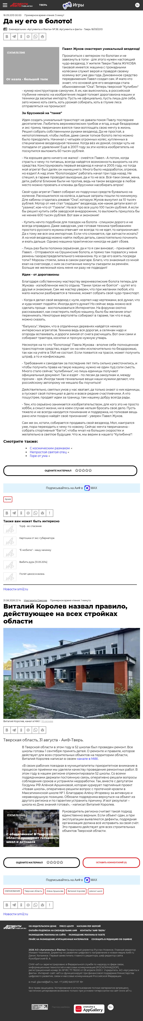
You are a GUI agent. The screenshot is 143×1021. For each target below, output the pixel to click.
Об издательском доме (42, 926)
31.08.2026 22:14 (12, 600)
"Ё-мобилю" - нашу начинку (35, 550)
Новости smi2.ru (15, 589)
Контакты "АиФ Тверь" (92, 930)
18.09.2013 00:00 (12, 15)
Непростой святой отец (48, 452)
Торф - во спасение (30, 526)
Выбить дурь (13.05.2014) (33, 562)
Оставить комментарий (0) (111, 862)
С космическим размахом (50, 448)
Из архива (47, 721)
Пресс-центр (66, 926)
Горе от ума (38, 456)
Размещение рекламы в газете (87, 935)
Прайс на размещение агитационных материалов (58, 939)
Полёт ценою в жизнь (32, 573)
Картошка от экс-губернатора (36, 538)
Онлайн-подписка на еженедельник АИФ (53, 930)
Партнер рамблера (61, 1007)
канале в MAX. (87, 759)
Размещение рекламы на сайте (47, 935)
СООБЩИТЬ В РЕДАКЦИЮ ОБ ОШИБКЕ (111, 939)
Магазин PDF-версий (89, 926)
